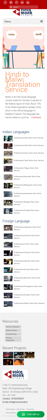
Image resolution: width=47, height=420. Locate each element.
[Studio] (8, 362)
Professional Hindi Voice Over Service (29, 145)
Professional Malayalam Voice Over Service (28, 186)
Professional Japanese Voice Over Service (27, 228)
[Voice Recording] (29, 355)
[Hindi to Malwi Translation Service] (23, 47)
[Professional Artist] (18, 355)
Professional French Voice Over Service (26, 245)
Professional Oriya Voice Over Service (29, 153)
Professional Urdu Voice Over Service (28, 138)
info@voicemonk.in (18, 402)
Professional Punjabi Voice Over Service (26, 211)
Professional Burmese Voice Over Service (27, 279)
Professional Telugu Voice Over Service (26, 169)
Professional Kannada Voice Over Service (27, 177)
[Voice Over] (18, 362)
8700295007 (18, 398)
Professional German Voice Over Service (27, 236)
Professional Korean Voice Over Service (26, 270)
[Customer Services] (8, 355)
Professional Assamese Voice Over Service (27, 194)
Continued (36, 117)
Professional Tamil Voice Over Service (29, 160)
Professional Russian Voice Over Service (27, 296)
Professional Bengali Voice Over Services (26, 203)
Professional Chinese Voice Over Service (27, 253)
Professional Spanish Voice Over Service (27, 262)
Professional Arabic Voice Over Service (29, 303)
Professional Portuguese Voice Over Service (28, 287)
